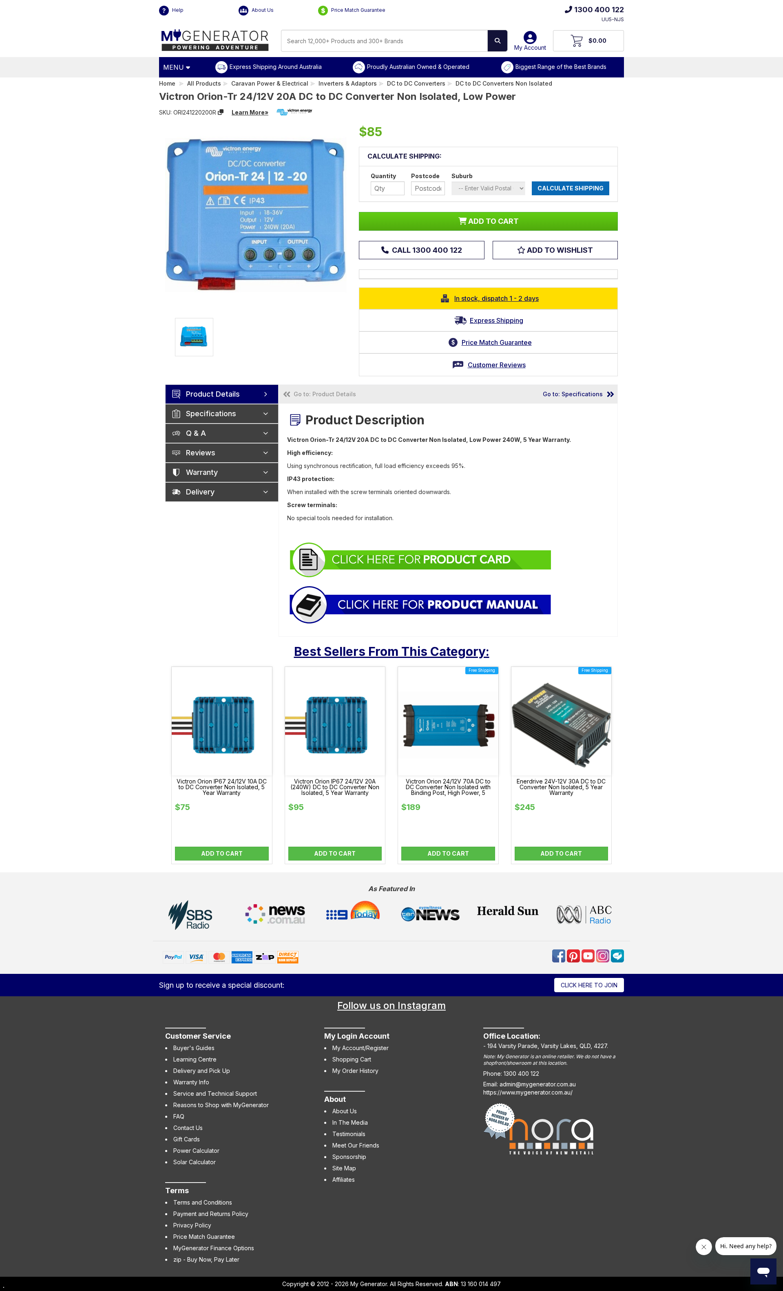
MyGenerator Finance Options (213, 1248)
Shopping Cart (351, 1059)
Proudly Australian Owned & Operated (418, 66)
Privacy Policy (192, 1225)
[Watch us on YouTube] (589, 955)
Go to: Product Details (325, 394)
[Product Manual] (421, 604)
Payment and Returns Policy (210, 1213)
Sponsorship (349, 1156)
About (335, 1099)
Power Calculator (196, 1150)
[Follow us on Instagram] (603, 955)
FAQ (178, 1116)
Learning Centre (195, 1059)
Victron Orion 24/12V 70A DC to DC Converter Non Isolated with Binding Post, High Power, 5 (448, 787)
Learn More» (250, 112)
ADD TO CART (493, 221)
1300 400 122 (599, 9)
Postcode (425, 175)
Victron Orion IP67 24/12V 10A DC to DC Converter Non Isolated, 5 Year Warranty (222, 787)
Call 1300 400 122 (426, 250)
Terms (177, 1190)
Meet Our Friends (355, 1145)
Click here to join (589, 985)
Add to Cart (222, 853)
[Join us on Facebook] (559, 955)
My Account (530, 47)
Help (177, 10)
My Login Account (356, 1036)
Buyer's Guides (194, 1047)
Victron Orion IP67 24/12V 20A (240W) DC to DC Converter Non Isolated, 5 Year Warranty (334, 787)
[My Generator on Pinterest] (574, 955)
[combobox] (384, 41)
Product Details (213, 394)
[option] (194, 337)
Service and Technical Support (215, 1093)
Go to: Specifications (573, 394)
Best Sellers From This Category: (391, 651)
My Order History (355, 1070)
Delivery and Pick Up (201, 1070)
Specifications (211, 413)
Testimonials (348, 1133)
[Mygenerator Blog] (617, 955)
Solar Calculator (194, 1162)
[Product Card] (421, 559)
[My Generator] (215, 38)
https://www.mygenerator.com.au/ (528, 1092)
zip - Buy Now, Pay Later (206, 1259)
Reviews (200, 452)
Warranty (202, 472)
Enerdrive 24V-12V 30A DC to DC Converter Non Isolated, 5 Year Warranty (561, 787)
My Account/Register (360, 1047)
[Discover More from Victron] (294, 112)
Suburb (462, 175)
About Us (262, 10)
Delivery (200, 492)
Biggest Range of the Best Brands (560, 66)
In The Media (350, 1122)
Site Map (344, 1168)
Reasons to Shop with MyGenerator (221, 1104)
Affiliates (343, 1179)
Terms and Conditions (202, 1202)
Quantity (383, 175)
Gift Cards (186, 1139)
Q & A (196, 433)
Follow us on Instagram (391, 1005)
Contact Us (188, 1127)
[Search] (497, 41)
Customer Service (198, 1036)
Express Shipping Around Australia (276, 66)
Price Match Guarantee (357, 10)
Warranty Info (191, 1082)
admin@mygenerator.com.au (538, 1084)
